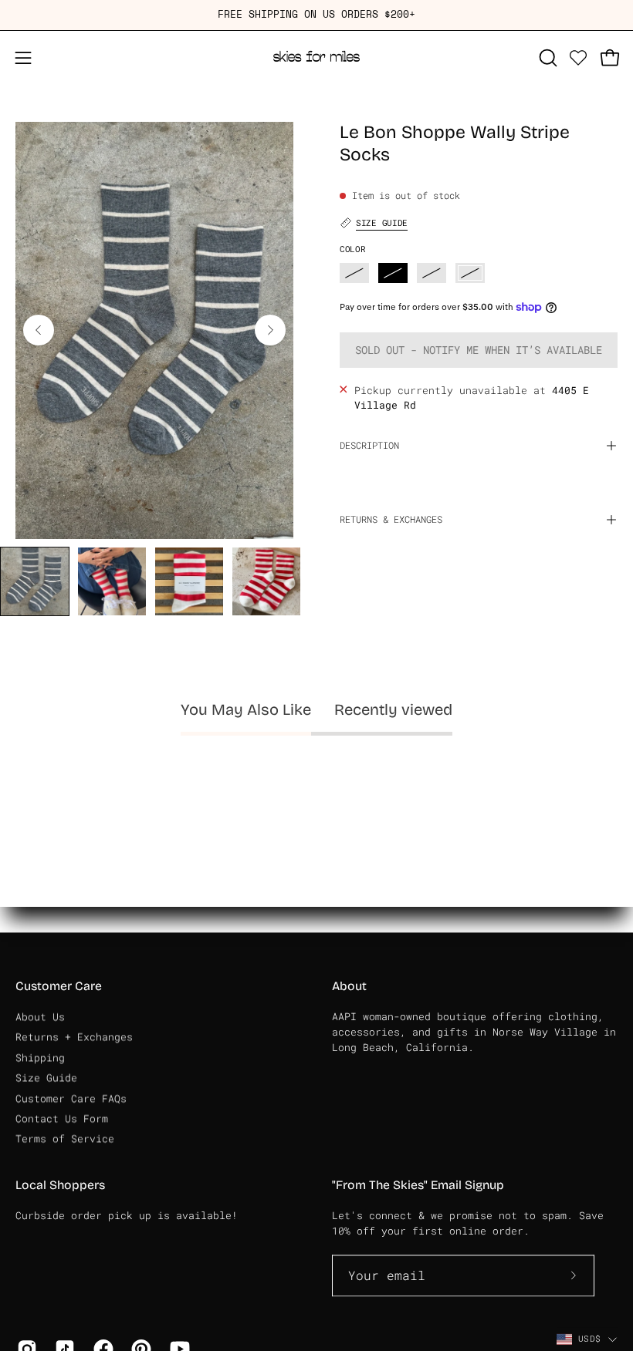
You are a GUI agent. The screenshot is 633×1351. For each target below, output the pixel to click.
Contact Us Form (61, 1118)
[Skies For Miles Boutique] (316, 57)
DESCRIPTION (369, 445)
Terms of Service (64, 1138)
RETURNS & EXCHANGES (391, 519)
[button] (546, 58)
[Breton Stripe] (431, 273)
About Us (40, 1016)
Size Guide (46, 1077)
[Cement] (470, 273)
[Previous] (38, 330)
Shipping (40, 1057)
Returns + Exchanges (74, 1037)
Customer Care (58, 986)
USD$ (589, 1338)
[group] (316, 15)
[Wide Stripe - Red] (354, 273)
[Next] (270, 330)
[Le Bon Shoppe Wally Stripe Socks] (34, 581)
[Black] (393, 273)
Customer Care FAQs (71, 1098)
